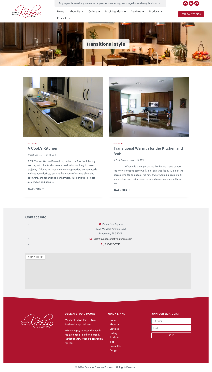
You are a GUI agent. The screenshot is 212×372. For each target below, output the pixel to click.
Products (154, 11)
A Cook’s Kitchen (42, 148)
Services (136, 11)
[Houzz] (191, 3)
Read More (36, 188)
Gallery (93, 11)
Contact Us (63, 18)
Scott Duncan (36, 154)
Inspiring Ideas (114, 11)
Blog (111, 342)
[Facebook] (185, 3)
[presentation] (63, 107)
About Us (74, 11)
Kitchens (32, 143)
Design (113, 350)
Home (60, 11)
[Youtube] (196, 3)
